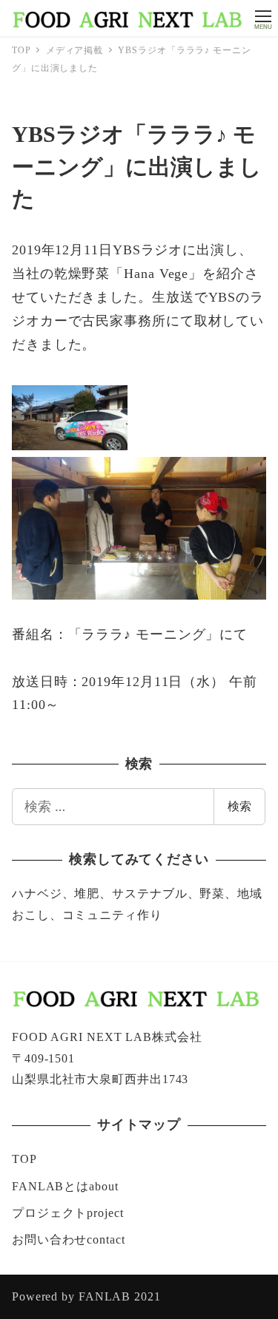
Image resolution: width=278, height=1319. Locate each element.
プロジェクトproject (68, 1213)
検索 (239, 806)
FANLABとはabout (65, 1186)
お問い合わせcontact (68, 1239)
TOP (24, 1159)
